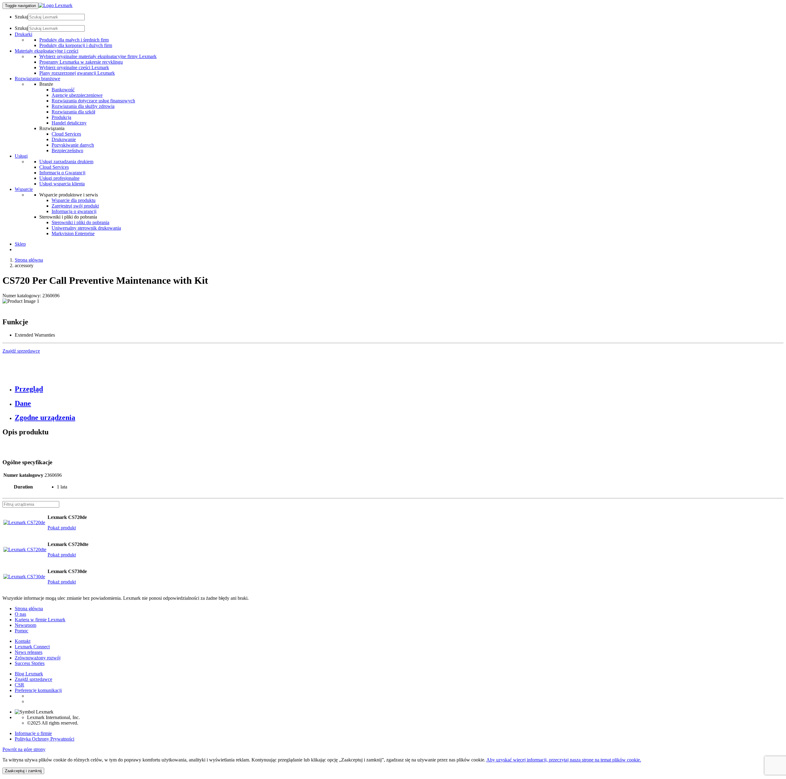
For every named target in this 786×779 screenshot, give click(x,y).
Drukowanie (64, 139)
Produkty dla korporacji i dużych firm (75, 45)
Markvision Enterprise (73, 233)
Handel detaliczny (69, 122)
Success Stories (30, 663)
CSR (19, 684)
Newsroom (25, 625)
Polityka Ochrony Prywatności (44, 738)
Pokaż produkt (62, 527)
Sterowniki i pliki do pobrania (80, 222)
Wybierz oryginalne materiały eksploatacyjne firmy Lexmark (98, 56)
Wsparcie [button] (24, 189)
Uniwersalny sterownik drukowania (86, 228)
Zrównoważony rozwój (37, 657)
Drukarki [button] (23, 34)
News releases (28, 652)
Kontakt (22, 641)
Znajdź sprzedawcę (33, 679)
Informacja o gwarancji (74, 211)
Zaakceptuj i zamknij (23, 771)
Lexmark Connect (32, 646)
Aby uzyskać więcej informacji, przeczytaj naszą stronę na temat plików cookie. (563, 759)
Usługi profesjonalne (59, 178)
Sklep (20, 244)
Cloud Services (66, 133)
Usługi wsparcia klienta (62, 183)
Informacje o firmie (33, 733)
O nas (20, 614)
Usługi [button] (21, 156)
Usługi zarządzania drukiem (66, 161)
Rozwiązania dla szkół (73, 111)
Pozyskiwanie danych (73, 145)
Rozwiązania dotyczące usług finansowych (93, 100)
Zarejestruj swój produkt (75, 205)
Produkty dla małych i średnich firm (74, 39)
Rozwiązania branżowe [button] (37, 78)
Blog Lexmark (29, 673)
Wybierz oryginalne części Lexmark (74, 67)
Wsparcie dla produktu (73, 200)
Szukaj (21, 16)
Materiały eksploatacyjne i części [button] (46, 50)
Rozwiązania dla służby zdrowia (83, 106)
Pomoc (21, 630)
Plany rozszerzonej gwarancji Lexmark (77, 73)
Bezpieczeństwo (67, 150)
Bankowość (63, 89)
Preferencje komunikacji (38, 690)
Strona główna (29, 260)
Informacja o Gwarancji (62, 172)
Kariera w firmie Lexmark (40, 619)
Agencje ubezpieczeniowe (77, 95)
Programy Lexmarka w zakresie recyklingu (81, 62)
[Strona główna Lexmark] (55, 5)
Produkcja (61, 117)
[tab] (399, 389)
